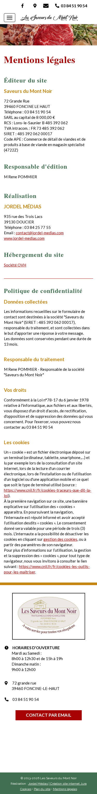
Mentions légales (65, 789)
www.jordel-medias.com (24, 238)
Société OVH (15, 265)
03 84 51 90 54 (73, 5)
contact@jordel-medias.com (40, 232)
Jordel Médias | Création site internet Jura (57, 783)
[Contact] (45, 5)
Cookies (25, 789)
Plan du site (42, 789)
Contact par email (48, 715)
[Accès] (34, 5)
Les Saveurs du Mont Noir (48, 18)
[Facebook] (22, 5)
